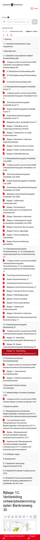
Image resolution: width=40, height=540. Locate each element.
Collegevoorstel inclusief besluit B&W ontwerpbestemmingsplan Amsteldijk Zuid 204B (19, 167)
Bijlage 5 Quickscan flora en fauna (20, 227)
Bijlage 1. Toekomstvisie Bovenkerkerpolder (14, 372)
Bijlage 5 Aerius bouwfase (16, 299)
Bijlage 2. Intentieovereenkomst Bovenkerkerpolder (17, 379)
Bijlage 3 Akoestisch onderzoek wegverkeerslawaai (17, 140)
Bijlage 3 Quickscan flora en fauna (20, 291)
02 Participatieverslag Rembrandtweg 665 (19, 76)
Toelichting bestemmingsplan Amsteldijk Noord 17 (16, 103)
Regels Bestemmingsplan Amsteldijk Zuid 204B (19, 182)
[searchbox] (16, 21)
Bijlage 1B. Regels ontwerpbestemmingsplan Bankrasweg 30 (19, 345)
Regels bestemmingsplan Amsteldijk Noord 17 (19, 110)
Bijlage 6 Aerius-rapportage (17, 231)
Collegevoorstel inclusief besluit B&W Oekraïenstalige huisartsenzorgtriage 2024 (19, 400)
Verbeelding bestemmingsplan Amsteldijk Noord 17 (17, 117)
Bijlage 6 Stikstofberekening (17, 154)
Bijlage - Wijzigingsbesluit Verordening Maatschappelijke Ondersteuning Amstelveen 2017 (16, 435)
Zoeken (4, 17)
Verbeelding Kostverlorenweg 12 (19, 283)
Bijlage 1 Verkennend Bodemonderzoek (13, 308)
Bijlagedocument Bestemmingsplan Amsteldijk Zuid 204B (19, 195)
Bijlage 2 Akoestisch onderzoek (18, 313)
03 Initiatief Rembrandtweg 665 (18, 82)
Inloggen (32, 536)
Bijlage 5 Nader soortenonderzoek (20, 150)
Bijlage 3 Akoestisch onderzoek (18, 216)
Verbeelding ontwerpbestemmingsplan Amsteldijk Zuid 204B (20, 188)
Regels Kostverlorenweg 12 (17, 279)
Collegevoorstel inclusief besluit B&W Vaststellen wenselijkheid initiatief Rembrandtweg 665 (19, 64)
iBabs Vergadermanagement (14, 536)
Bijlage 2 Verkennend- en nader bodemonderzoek (17, 134)
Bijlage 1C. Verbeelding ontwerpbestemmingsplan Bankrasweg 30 (19, 352)
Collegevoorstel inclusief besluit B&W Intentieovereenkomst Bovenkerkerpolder (19, 366)
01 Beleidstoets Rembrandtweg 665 (20, 71)
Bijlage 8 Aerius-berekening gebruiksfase (16, 243)
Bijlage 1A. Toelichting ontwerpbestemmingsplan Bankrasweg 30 (19, 339)
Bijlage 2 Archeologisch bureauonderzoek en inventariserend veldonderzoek (17, 210)
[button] (35, 21)
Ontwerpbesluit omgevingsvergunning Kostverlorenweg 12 (20, 318)
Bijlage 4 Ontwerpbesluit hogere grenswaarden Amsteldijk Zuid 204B (17, 221)
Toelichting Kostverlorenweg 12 (18, 275)
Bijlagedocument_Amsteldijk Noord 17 (21, 122)
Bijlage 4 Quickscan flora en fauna (20, 146)
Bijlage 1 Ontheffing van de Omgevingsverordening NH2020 (15, 127)
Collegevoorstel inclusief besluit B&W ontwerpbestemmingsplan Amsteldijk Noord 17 (20, 95)
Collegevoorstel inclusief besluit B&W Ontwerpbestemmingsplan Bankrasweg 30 (19, 332)
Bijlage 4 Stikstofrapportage (17, 295)
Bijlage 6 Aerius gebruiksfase (18, 303)
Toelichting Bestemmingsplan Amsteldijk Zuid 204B (16, 175)
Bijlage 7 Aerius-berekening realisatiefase (16, 236)
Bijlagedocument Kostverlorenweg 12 (21, 287)
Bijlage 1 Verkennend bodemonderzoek (13, 202)
